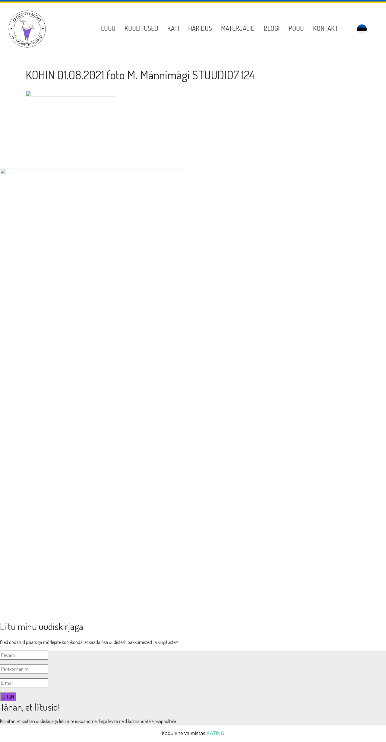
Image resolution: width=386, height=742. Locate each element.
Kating (215, 733)
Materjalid (238, 28)
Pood (296, 28)
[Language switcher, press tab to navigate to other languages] (362, 29)
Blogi (272, 28)
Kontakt (325, 28)
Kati (173, 28)
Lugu (108, 28)
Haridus (200, 28)
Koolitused (141, 28)
